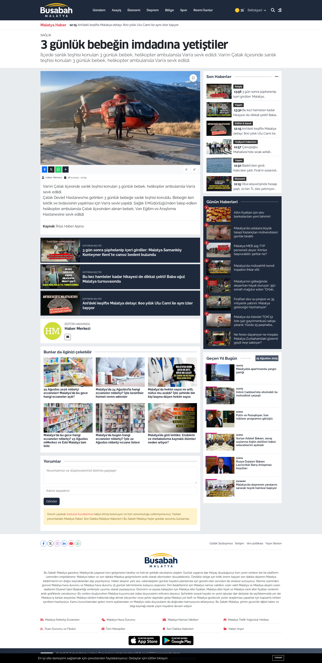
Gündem (99, 10)
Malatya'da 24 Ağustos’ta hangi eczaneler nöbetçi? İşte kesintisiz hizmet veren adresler (119, 393)
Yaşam (238, 105)
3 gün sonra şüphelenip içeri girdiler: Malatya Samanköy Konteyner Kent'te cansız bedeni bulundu (254, 94)
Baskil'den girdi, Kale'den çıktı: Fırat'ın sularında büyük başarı (255, 168)
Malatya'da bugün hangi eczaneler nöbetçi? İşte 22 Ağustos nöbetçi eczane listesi (118, 438)
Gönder (51, 501)
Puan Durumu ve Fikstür (60, 628)
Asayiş (116, 10)
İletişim (239, 543)
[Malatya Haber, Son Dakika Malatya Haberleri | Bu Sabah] (56, 10)
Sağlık (45, 35)
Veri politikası (255, 543)
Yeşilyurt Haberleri (245, 141)
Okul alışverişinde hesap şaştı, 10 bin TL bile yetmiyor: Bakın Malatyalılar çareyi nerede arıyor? (255, 186)
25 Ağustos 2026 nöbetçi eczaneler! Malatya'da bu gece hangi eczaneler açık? (66, 393)
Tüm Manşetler (115, 628)
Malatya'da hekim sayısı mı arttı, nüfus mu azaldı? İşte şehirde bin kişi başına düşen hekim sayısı (171, 393)
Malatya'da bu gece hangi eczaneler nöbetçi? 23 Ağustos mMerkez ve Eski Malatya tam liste (66, 440)
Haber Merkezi (53, 177)
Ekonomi (133, 10)
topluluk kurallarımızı (80, 514)
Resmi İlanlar (203, 10)
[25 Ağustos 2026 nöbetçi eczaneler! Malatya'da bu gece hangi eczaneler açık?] (68, 372)
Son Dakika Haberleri (180, 628)
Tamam (278, 657)
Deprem (153, 10)
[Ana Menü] (278, 10)
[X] (50, 543)
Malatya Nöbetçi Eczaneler (62, 619)
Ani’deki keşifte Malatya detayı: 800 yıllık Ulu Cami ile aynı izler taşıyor (124, 25)
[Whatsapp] (78, 543)
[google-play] (177, 640)
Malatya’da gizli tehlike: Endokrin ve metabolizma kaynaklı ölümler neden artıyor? (172, 438)
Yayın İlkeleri (273, 543)
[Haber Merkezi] (52, 331)
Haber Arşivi (236, 628)
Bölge (169, 10)
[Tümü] (276, 76)
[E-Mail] (68, 337)
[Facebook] (43, 543)
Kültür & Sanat (243, 123)
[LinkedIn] (64, 543)
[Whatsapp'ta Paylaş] (58, 169)
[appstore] (145, 640)
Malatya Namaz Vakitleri (183, 619)
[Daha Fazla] (65, 169)
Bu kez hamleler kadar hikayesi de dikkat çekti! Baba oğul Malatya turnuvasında (254, 112)
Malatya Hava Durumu (121, 619)
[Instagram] (57, 543)
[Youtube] (71, 543)
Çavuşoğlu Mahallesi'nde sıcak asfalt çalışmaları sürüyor (251, 149)
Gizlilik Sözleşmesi (221, 543)
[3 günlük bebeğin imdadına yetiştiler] (120, 118)
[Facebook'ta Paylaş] (44, 169)
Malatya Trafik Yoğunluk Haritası (248, 619)
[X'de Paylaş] (51, 169)
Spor (183, 10)
